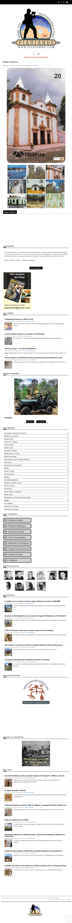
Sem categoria (8, 503)
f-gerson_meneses (32, 65)
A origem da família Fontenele (15, 790)
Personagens (8, 489)
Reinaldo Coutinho (29, 321)
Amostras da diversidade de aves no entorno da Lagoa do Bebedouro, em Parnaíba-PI (35, 616)
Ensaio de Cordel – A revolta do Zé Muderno (20, 348)
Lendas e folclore (9, 471)
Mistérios (6, 477)
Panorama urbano (9, 486)
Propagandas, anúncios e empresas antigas (17, 497)
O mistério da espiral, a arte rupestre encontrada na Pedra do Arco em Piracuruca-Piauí (35, 865)
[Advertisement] (36, 229)
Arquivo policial (8, 439)
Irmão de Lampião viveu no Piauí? (17, 820)
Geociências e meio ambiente (13, 465)
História (6, 468)
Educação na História (10, 451)
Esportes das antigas (10, 456)
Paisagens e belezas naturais (13, 483)
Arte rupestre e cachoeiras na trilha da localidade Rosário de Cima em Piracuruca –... (35, 645)
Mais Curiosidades (36, 268)
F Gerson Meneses (30, 350)
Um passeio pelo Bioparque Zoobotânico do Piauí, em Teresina (27, 660)
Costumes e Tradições (10, 442)
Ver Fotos (30, 422)
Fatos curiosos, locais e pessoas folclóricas (17, 459)
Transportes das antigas (11, 509)
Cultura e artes (8, 448)
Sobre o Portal (58, 899)
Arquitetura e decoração (11, 436)
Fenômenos (7, 462)
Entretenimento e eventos (11, 453)
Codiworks (6, 898)
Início (50, 899)
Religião (6, 500)
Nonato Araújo (28, 336)
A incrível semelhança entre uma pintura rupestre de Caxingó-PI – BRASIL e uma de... (35, 776)
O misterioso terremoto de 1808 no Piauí (19, 319)
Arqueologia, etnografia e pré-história (15, 433)
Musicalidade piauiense (11, 480)
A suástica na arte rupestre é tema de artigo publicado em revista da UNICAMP (32, 601)
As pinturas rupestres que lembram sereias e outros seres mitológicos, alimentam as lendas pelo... (35, 835)
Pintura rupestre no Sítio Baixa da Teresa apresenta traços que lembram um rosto (33, 357)
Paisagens (8, 418)
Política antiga (8, 494)
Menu (34, 54)
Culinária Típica (8, 445)
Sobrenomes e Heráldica (11, 506)
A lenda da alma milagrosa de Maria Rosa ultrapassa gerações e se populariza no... (34, 851)
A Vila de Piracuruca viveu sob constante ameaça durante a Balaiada (29, 630)
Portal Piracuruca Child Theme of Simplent (46, 898)
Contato (67, 899)
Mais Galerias (10, 212)
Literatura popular (9, 474)
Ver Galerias (41, 422)
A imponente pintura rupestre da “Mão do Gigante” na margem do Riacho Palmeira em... (36, 805)
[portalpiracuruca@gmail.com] (67, 2)
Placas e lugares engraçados (12, 492)
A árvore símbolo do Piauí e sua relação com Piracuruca (24, 334)
